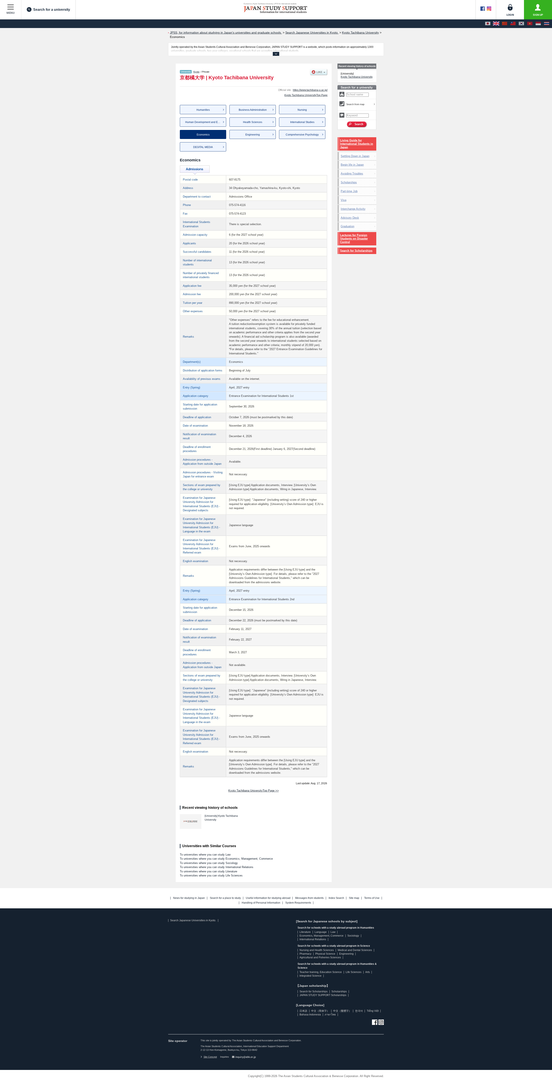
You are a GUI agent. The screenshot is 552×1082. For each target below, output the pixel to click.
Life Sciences (353, 972)
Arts (367, 972)
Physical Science (325, 953)
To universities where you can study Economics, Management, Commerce (226, 858)
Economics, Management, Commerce (321, 935)
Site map (354, 898)
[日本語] (488, 23)
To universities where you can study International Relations (216, 867)
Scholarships (349, 182)
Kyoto (196, 71)
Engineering (252, 134)
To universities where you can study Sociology (209, 863)
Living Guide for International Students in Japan (356, 144)
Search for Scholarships (356, 250)
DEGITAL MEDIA (203, 147)
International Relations (313, 939)
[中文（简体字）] (504, 23)
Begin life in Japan (352, 164)
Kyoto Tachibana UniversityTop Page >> (253, 790)
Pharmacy (305, 953)
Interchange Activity (353, 208)
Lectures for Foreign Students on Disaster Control (354, 239)
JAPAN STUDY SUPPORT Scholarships (323, 995)
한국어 (359, 1010)
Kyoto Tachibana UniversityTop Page (306, 95)
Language (321, 932)
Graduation (347, 226)
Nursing (302, 109)
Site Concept (210, 1056)
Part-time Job (349, 191)
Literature (305, 932)
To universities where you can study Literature (208, 871)
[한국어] (521, 23)
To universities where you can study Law (205, 854)
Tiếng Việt (373, 1010)
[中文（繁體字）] (513, 23)
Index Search (336, 898)
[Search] (357, 125)
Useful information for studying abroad (268, 898)
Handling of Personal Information (261, 902)
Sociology (353, 935)
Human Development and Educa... (205, 122)
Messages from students (309, 898)
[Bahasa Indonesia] (538, 23)
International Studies (302, 122)
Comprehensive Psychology (302, 134)
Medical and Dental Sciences (355, 950)
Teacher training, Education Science (321, 972)
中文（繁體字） (342, 1010)
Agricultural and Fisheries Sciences (320, 957)
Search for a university (51, 9)
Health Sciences (252, 122)
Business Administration (253, 109)
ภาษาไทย (330, 1014)
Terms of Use (372, 898)
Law (333, 932)
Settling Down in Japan (355, 156)
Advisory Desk (350, 217)
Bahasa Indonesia (310, 1014)
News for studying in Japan (189, 898)
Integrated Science (310, 975)
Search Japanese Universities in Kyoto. (193, 920)
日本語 (303, 1010)
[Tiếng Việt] (530, 23)
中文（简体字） (320, 1010)
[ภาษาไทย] (546, 23)
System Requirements (298, 902)
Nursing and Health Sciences (317, 950)
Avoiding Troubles (352, 173)
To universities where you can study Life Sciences (211, 875)
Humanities (203, 109)
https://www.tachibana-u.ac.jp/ (310, 90)
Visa (343, 200)
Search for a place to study (225, 898)
